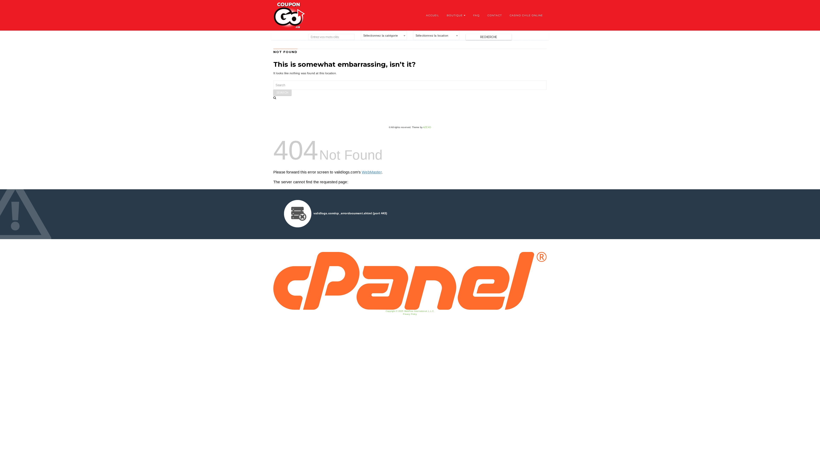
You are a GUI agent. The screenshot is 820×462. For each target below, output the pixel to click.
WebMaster (371, 172)
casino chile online (526, 15)
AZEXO (427, 127)
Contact (494, 15)
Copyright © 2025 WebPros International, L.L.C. (410, 311)
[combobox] (384, 35)
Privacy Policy (410, 314)
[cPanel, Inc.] (410, 280)
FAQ (476, 15)
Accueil (432, 15)
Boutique (455, 15)
